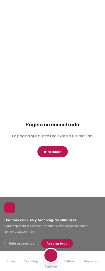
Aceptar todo (57, 243)
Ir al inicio (52, 151)
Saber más (26, 231)
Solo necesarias (21, 243)
